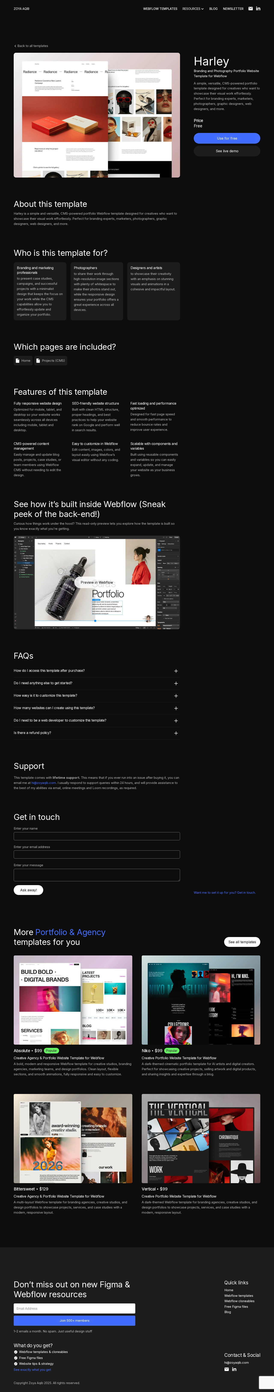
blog (213, 9)
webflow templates (160, 9)
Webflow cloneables (239, 1301)
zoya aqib (21, 9)
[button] (193, 8)
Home (228, 1290)
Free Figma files (236, 1307)
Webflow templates (238, 1296)
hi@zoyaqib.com (43, 783)
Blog (227, 1312)
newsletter (233, 9)
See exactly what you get (32, 1370)
